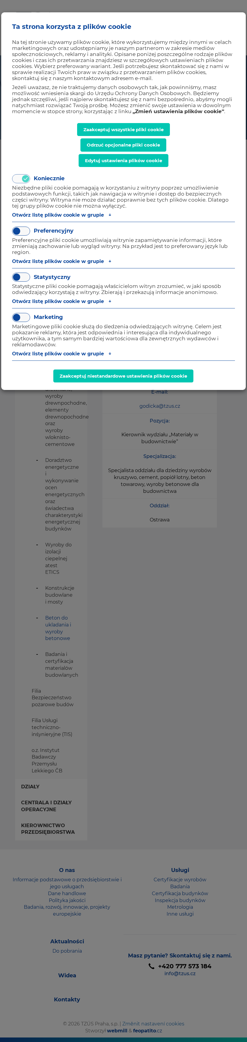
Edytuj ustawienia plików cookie (123, 160)
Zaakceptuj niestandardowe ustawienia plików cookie (123, 376)
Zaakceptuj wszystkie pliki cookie (123, 129)
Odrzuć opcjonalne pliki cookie (123, 145)
